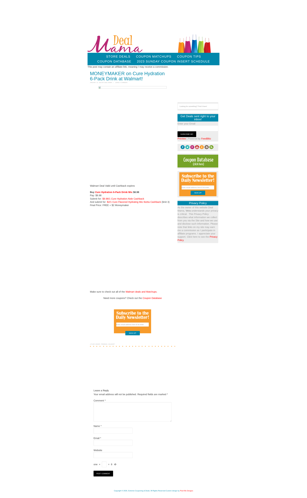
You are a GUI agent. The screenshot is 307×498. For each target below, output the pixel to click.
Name (98, 426)
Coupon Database (152, 298)
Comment (100, 400)
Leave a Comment (121, 82)
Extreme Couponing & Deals (116, 43)
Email (97, 438)
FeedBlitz (206, 138)
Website (98, 450)
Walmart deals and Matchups (141, 291)
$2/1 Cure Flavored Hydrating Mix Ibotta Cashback (134, 202)
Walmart (111, 344)
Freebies (104, 344)
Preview (181, 138)
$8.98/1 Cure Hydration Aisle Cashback (123, 198)
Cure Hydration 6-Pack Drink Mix (113, 192)
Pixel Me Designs (186, 491)
